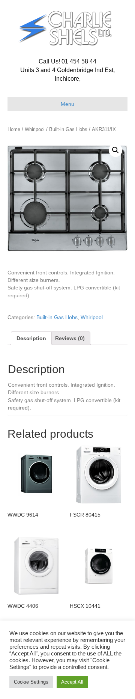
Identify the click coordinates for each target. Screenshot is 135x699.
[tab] (31, 338)
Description (31, 338)
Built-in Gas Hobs (68, 129)
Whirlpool (35, 129)
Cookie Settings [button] (31, 682)
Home (14, 129)
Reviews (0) (70, 338)
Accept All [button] (72, 682)
